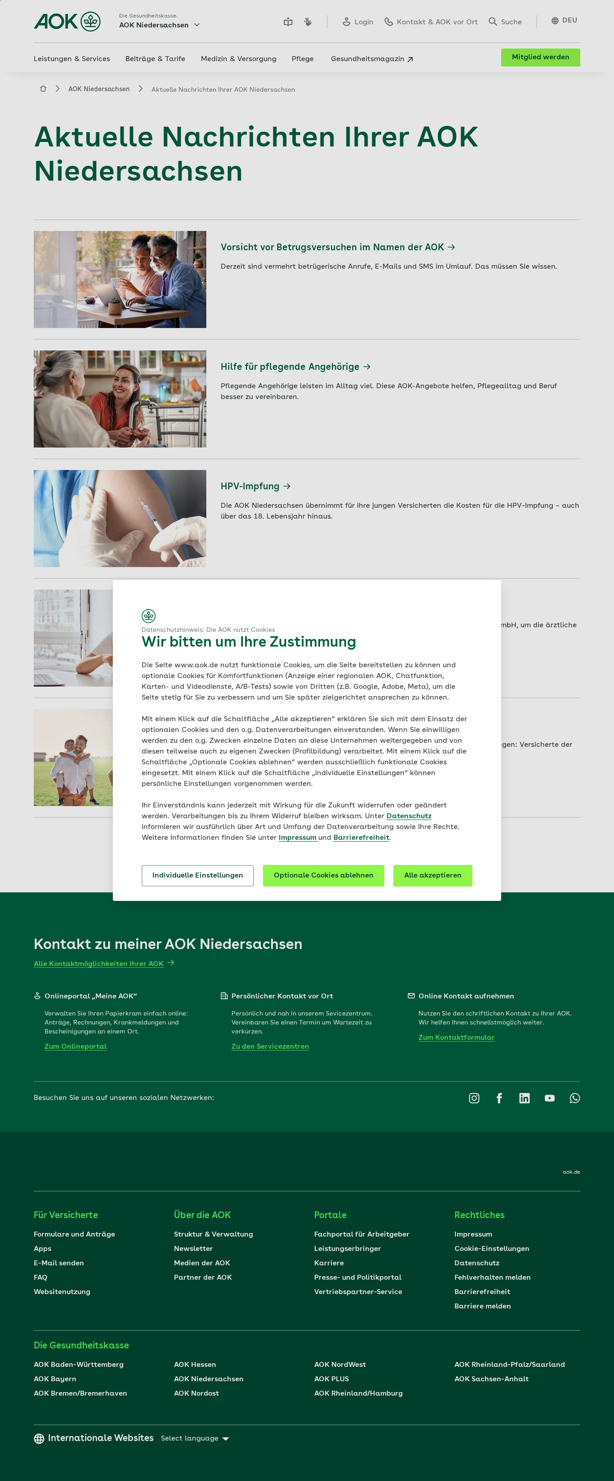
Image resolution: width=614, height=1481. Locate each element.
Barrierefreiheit (361, 838)
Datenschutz (409, 816)
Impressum (298, 838)
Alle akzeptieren (433, 875)
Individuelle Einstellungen (197, 875)
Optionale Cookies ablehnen (324, 875)
